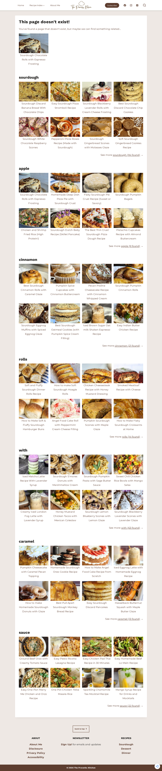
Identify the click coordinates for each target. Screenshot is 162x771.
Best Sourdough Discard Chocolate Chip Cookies (128, 108)
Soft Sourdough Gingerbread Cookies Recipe (128, 143)
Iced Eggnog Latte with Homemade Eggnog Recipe (128, 572)
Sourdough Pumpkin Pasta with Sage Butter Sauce (97, 480)
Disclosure (36, 748)
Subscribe (112, 5)
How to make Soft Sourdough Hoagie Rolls (65, 389)
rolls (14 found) (131, 436)
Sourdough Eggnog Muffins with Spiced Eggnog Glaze (33, 329)
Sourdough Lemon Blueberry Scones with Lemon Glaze (97, 516)
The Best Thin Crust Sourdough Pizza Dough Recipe (97, 234)
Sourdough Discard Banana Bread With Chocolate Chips (33, 108)
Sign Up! (66, 744)
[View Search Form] (144, 5)
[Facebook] (125, 5)
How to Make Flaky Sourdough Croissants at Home (128, 425)
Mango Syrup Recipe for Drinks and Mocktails (128, 694)
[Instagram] (131, 5)
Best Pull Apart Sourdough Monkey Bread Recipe (65, 607)
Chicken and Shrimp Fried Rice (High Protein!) (33, 234)
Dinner (126, 753)
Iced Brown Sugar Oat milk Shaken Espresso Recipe (96, 329)
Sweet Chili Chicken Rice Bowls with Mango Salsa (128, 480)
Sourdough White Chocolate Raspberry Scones (34, 143)
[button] (81, 729)
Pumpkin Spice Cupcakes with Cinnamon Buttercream (65, 290)
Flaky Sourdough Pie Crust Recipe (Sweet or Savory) (97, 199)
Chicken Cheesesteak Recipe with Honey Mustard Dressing (97, 389)
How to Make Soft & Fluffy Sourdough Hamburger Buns (34, 425)
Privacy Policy (36, 753)
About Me (55, 5)
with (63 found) (130, 527)
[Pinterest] (137, 5)
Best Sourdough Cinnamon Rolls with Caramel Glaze (33, 290)
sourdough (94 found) (126, 155)
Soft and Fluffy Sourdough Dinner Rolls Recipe (33, 389)
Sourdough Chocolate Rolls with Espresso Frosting (33, 59)
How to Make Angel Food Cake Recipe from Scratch (96, 572)
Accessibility (36, 757)
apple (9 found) (130, 246)
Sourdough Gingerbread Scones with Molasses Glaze (96, 143)
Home (21, 5)
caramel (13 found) (129, 618)
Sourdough (126, 744)
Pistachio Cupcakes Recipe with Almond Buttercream (128, 234)
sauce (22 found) (130, 705)
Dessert (126, 748)
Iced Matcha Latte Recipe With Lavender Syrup (33, 480)
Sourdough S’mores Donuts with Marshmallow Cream (65, 480)
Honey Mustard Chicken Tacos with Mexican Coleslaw (65, 516)
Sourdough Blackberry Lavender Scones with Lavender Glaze (128, 516)
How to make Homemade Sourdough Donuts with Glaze (33, 607)
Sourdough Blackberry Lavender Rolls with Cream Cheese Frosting (96, 108)
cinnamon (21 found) (127, 345)
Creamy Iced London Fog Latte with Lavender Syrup (33, 516)
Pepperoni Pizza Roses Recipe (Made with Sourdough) (65, 143)
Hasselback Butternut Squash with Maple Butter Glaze (128, 607)
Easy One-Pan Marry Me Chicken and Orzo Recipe (33, 694)
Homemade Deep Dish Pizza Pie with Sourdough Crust (65, 199)
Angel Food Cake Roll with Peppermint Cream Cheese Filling (65, 425)
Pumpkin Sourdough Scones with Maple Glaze (97, 425)
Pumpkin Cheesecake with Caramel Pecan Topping (33, 572)
